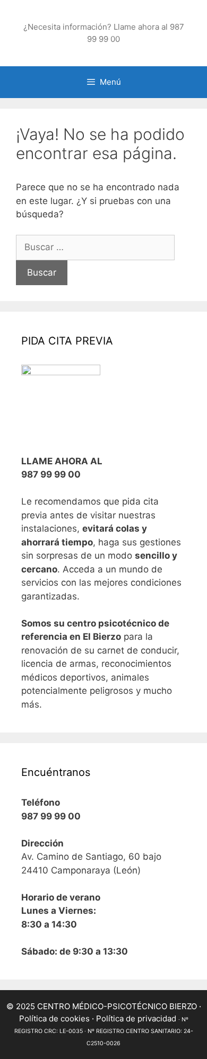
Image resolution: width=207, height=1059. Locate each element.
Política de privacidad (136, 1018)
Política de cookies (54, 1018)
